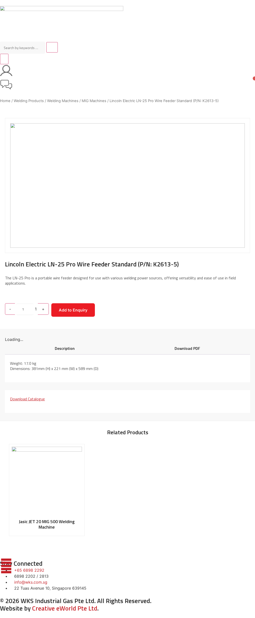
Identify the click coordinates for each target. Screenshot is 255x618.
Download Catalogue (27, 399)
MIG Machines (94, 101)
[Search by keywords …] (22, 48)
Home (5, 101)
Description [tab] (65, 348)
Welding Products (29, 101)
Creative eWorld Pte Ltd (64, 608)
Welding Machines (62, 101)
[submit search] (52, 47)
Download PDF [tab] (187, 348)
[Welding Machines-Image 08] (127, 185)
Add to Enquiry (73, 310)
